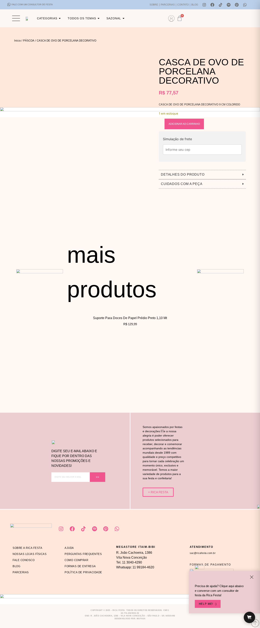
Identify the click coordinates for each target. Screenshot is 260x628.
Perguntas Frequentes (83, 554)
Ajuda (69, 547)
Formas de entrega (80, 566)
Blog (194, 4)
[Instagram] (204, 5)
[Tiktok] (220, 5)
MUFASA (141, 619)
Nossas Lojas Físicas (30, 554)
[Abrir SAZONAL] (123, 18)
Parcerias (168, 4)
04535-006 (170, 616)
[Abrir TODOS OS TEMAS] (98, 18)
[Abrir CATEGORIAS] (59, 18)
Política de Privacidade (83, 572)
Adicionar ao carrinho (184, 124)
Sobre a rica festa (27, 547)
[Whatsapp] (245, 5)
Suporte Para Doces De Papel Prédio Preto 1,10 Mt (130, 318)
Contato (183, 4)
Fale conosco (24, 560)
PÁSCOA (28, 40)
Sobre (154, 4)
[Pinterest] (237, 5)
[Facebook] (212, 5)
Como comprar (76, 560)
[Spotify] (229, 5)
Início (17, 40)
